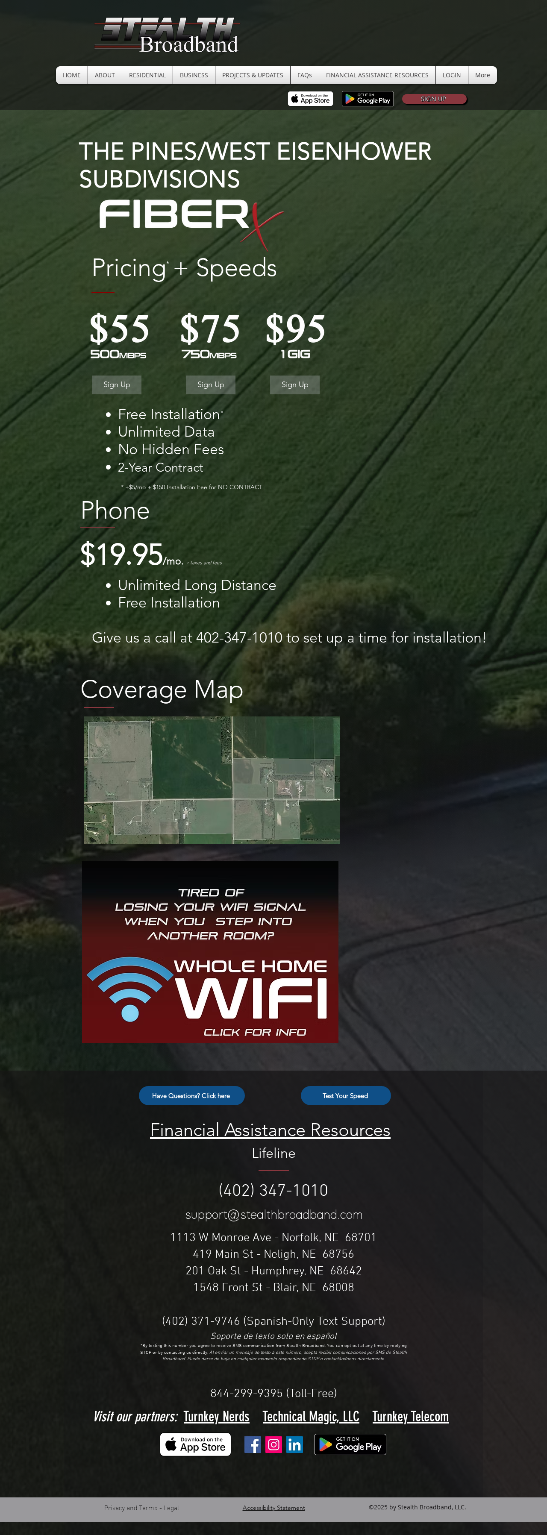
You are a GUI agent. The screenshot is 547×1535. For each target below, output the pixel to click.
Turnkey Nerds (217, 1416)
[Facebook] (252, 1444)
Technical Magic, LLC (311, 1416)
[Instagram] (273, 1444)
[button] (434, 99)
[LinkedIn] (294, 1444)
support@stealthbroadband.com (274, 1215)
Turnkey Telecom (411, 1416)
